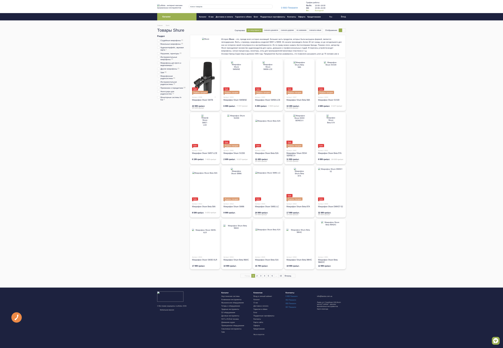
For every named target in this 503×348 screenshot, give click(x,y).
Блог (256, 17)
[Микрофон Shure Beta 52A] (268, 130)
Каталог (202, 17)
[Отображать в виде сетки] (340, 30)
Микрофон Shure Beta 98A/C (236, 260)
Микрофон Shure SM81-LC (267, 206)
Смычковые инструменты (231, 329)
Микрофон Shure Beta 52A (266, 153)
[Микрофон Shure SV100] (331, 77)
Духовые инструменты (230, 316)
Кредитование (314, 17)
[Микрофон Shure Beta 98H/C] (299, 237)
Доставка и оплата (224, 17)
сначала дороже (287, 30)
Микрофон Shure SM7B (202, 100)
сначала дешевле (271, 30)
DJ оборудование (228, 312)
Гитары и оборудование (230, 306)
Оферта (301, 17)
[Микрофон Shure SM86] (236, 184)
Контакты (291, 17)
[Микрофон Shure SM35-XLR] (205, 237)
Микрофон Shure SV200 (234, 153)
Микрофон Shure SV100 (328, 100)
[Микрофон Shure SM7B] (205, 77)
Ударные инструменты (230, 309)
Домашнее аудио (228, 322)
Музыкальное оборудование (232, 303)
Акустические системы (230, 296)
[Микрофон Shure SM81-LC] (268, 184)
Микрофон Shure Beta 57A (329, 153)
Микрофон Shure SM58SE (235, 100)
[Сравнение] (330, 6)
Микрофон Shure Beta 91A (266, 260)
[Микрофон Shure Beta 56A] (205, 184)
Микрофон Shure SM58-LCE (267, 100)
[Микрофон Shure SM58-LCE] (268, 77)
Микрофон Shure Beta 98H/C (299, 260)
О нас (211, 17)
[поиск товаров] (270, 6)
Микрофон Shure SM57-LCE (204, 153)
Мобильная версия (167, 310)
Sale (223, 332)
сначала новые (315, 30)
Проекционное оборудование (232, 326)
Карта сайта (258, 322)
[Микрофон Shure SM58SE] (236, 77)
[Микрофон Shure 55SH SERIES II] (299, 130)
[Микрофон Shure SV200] (236, 130)
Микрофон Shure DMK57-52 (330, 206)
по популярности (254, 30)
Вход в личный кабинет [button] (262, 296)
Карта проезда (322, 309)
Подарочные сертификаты (272, 17)
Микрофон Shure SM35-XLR (204, 260)
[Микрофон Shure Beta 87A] (299, 184)
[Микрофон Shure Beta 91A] (268, 237)
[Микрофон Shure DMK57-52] (331, 184)
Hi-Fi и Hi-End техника (230, 319)
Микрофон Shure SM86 (233, 206)
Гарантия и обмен (243, 17)
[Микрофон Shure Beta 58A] (299, 77)
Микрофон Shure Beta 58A (298, 100)
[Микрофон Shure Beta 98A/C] (236, 237)
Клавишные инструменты (231, 300)
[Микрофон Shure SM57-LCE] (205, 130)
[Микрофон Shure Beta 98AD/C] (331, 237)
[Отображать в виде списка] (344, 30)
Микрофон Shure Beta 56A (203, 206)
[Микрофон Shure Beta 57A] (331, 130)
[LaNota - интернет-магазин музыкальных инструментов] (170, 297)
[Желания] (337, 6)
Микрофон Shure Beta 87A (298, 206)
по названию (302, 30)
